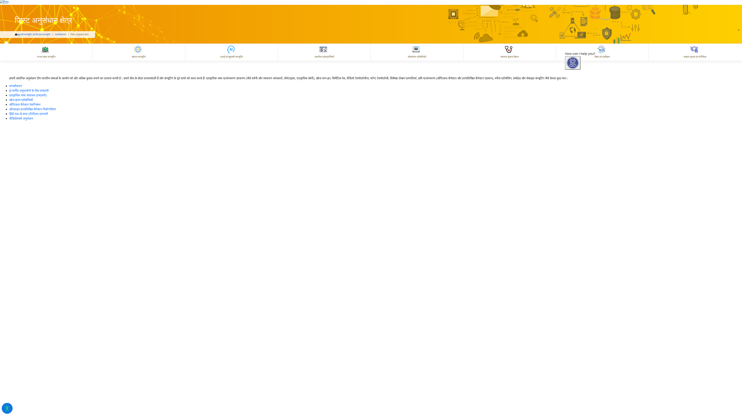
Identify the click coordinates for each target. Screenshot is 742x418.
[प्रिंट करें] (4, 2)
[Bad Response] (608, 365)
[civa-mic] (650, 403)
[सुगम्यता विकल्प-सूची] (7, 408)
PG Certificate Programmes (622, 382)
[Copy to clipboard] (577, 365)
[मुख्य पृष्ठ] (16, 34)
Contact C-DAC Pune (717, 382)
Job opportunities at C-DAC (672, 382)
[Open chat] (572, 63)
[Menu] (573, 146)
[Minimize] (573, 162)
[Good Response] (593, 365)
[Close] (589, 162)
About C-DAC (583, 382)
